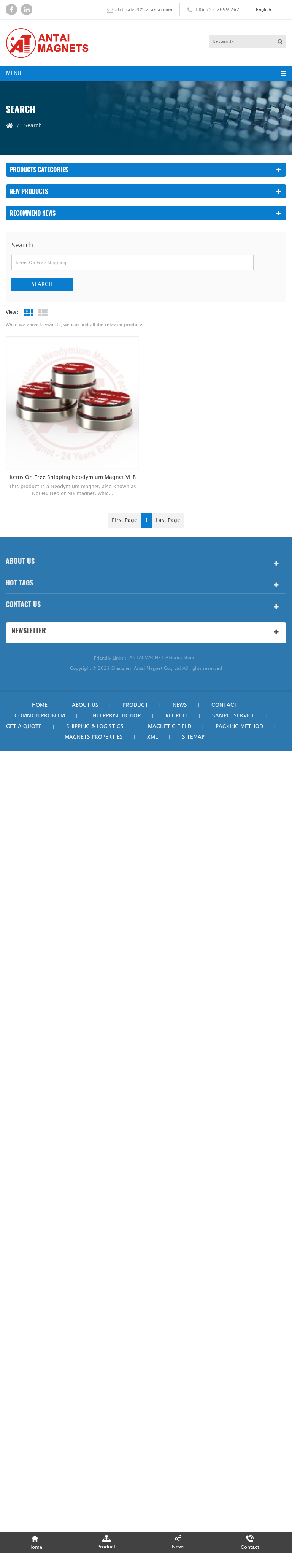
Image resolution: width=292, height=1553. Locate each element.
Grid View (28, 312)
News (180, 705)
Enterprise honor (115, 716)
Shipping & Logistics (95, 726)
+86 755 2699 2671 (219, 9)
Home (40, 705)
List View (43, 312)
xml (152, 737)
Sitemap (193, 737)
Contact (224, 705)
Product (135, 705)
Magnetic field (169, 726)
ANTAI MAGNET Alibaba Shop (161, 657)
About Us (85, 705)
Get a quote (24, 726)
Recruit (176, 716)
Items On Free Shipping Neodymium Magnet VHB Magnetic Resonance (73, 477)
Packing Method (239, 726)
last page (168, 520)
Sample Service (233, 716)
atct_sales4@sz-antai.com (143, 9)
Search (42, 284)
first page (124, 520)
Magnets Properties (94, 737)
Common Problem (39, 716)
